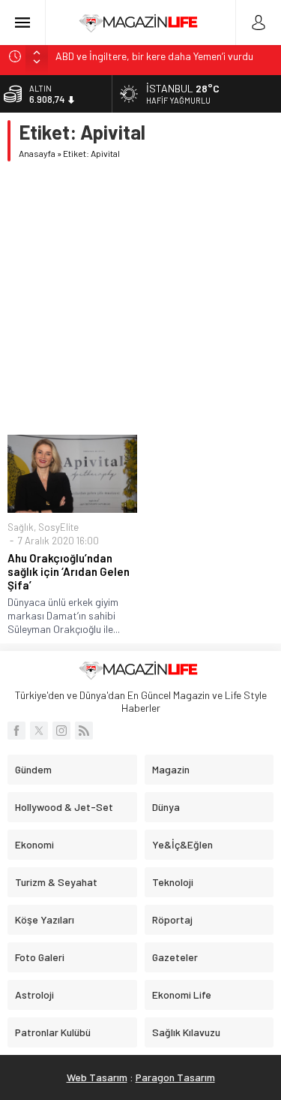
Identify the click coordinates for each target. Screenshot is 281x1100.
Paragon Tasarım (175, 1077)
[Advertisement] (140, 298)
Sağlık (20, 527)
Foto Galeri (39, 957)
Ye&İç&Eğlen (182, 844)
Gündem (33, 769)
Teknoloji (172, 881)
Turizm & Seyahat (56, 881)
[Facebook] (16, 731)
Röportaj (172, 919)
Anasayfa (37, 153)
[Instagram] (61, 731)
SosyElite (58, 527)
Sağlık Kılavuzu (186, 1032)
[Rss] (84, 731)
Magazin (171, 769)
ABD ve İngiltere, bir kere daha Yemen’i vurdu (154, 56)
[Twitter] (39, 731)
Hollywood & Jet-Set (64, 806)
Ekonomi (34, 844)
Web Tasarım (97, 1077)
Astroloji (34, 994)
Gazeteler (175, 957)
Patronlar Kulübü (53, 1032)
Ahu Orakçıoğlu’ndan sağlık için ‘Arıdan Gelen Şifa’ (68, 571)
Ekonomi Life (181, 994)
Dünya (166, 806)
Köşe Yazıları (44, 919)
